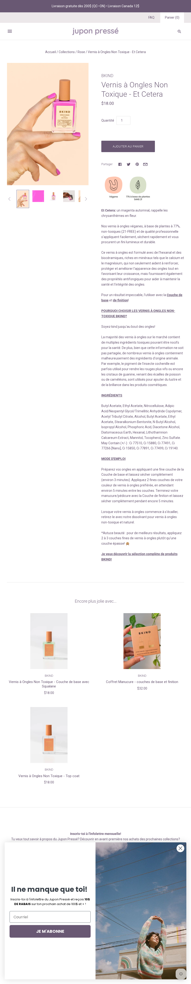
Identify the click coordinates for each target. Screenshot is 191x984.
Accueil (50, 52)
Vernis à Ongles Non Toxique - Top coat (48, 776)
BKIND (107, 75)
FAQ (151, 17)
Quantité (107, 120)
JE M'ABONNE (50, 931)
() (172, 17)
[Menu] (10, 31)
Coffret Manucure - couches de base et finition (142, 682)
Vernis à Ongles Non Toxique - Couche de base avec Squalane (49, 684)
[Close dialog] (180, 848)
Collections (67, 52)
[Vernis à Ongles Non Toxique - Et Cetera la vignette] (23, 199)
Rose (81, 52)
